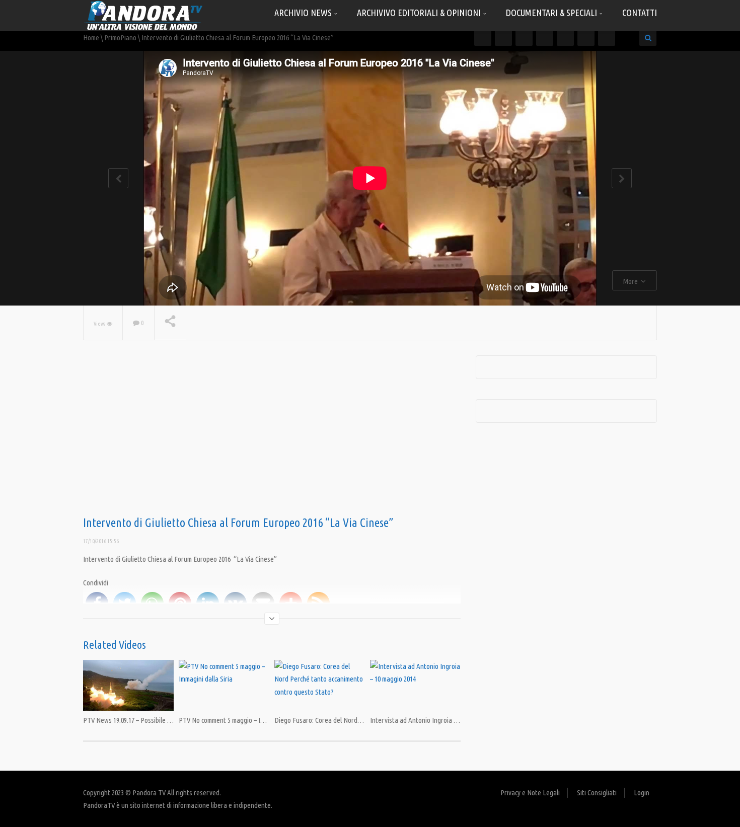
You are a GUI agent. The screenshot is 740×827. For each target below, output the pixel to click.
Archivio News (304, 13)
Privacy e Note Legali (530, 792)
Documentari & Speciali (552, 13)
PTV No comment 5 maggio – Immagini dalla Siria (245, 720)
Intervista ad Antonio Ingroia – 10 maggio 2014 (434, 720)
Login (641, 792)
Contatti (639, 13)
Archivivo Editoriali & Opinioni (420, 13)
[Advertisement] (272, 435)
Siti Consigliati (597, 792)
